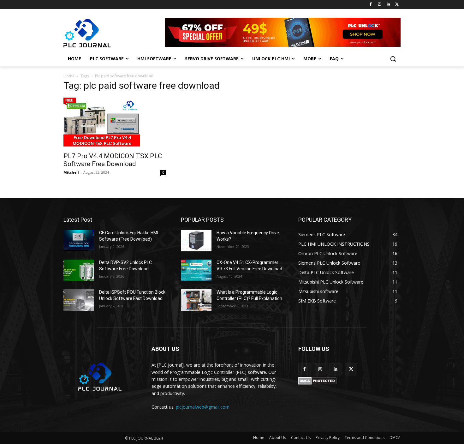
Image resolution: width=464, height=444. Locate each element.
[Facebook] (370, 4)
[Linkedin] (388, 4)
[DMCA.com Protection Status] (317, 383)
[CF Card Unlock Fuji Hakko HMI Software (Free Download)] (78, 240)
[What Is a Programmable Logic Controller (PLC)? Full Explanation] (196, 300)
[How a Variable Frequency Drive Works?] (196, 240)
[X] (397, 4)
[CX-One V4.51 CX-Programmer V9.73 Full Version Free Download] (196, 270)
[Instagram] (379, 4)
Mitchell (71, 172)
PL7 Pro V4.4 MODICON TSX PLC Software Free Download (112, 160)
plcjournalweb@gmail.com (202, 407)
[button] (393, 58)
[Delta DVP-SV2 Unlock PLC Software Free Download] (78, 270)
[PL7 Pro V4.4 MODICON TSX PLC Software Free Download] (114, 123)
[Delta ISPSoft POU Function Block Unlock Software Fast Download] (78, 300)
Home (68, 76)
